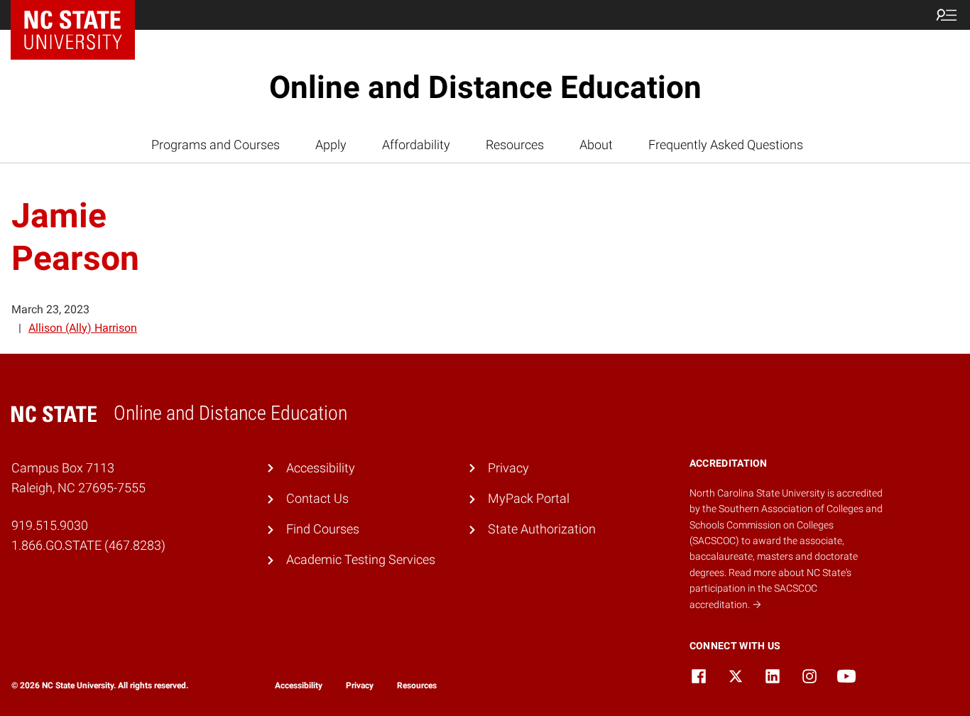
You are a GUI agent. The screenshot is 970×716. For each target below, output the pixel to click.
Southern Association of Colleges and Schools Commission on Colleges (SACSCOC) (786, 524)
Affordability (416, 145)
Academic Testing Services (360, 560)
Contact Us (317, 499)
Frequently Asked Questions (725, 145)
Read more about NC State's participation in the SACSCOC (770, 588)
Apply (331, 145)
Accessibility (320, 468)
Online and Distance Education (485, 87)
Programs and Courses (215, 145)
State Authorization (542, 529)
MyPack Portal (529, 499)
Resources (515, 145)
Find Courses (322, 529)
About (596, 145)
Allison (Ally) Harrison (82, 328)
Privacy (508, 468)
